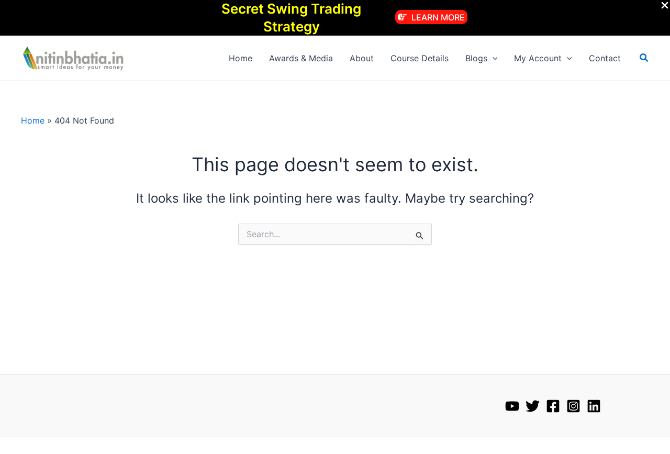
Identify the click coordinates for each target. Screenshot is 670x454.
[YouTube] (512, 406)
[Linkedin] (594, 406)
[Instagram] (573, 406)
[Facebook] (553, 406)
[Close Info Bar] (665, 6)
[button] (431, 17)
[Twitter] (533, 406)
